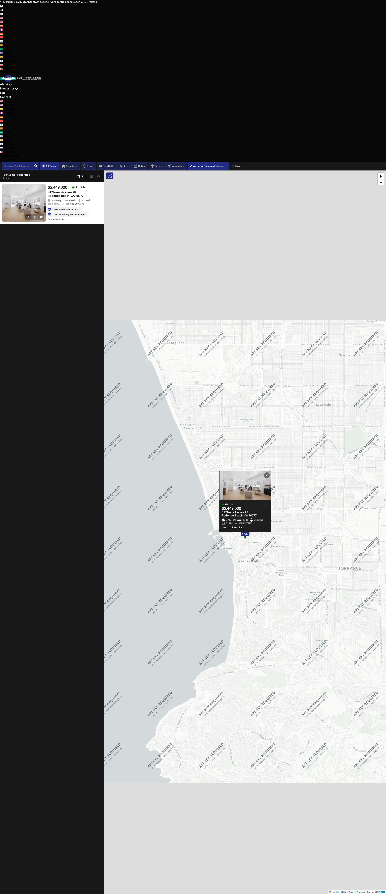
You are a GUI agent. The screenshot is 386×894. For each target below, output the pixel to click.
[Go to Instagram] (1, 9)
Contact (5, 97)
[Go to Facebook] (1, 5)
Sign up (4, 72)
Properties (7, 88)
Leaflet (335, 891)
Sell (2, 92)
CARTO (381, 891)
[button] (381, 176)
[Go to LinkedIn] (1, 13)
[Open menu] (1, 160)
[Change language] (3, 18)
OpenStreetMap (351, 891)
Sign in (14, 72)
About (4, 84)
